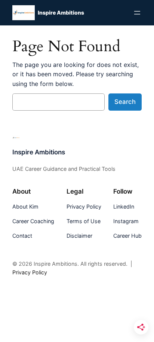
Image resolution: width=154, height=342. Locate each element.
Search (125, 101)
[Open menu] (137, 12)
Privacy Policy (29, 272)
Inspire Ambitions (61, 12)
